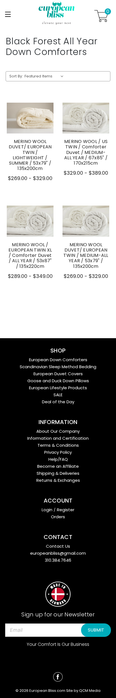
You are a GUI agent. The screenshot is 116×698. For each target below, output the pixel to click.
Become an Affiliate (58, 466)
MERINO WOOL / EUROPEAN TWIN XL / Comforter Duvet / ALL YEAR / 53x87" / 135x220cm (30, 255)
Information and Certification (58, 438)
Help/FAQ (58, 459)
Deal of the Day (58, 402)
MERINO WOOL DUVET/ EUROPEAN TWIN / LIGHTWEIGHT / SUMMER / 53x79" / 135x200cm (30, 155)
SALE (58, 395)
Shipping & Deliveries (58, 473)
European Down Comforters (58, 360)
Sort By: (16, 76)
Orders (58, 517)
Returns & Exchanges (58, 480)
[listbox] (45, 76)
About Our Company (58, 431)
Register (65, 510)
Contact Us (58, 546)
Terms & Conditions (58, 445)
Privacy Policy (58, 452)
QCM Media (90, 690)
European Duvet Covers (58, 374)
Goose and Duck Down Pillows (58, 381)
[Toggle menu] (7, 14)
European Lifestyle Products (58, 388)
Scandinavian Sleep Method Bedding (58, 367)
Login (47, 510)
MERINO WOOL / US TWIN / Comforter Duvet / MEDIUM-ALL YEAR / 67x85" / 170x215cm (86, 152)
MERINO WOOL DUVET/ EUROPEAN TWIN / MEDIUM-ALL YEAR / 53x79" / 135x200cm (85, 255)
